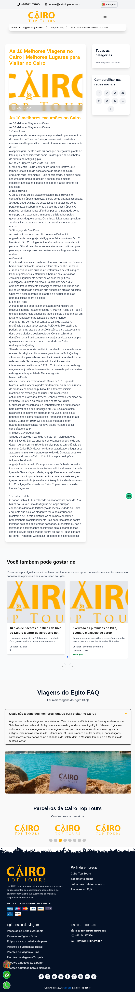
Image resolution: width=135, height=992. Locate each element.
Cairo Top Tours (81, 873)
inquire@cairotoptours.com (64, 4)
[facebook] (99, 93)
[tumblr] (99, 101)
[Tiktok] (111, 109)
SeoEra (67, 987)
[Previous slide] (63, 666)
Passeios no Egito (82, 889)
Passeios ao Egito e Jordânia (25, 931)
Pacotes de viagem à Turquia (25, 957)
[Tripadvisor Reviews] (129, 496)
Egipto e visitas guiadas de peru (27, 941)
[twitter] (114, 93)
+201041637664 (31, 4)
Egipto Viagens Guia (33, 27)
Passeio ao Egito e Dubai (22, 936)
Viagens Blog (57, 27)
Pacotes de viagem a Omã (23, 952)
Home (14, 27)
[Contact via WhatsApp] (7, 975)
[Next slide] (72, 666)
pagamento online (82, 878)
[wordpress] (114, 101)
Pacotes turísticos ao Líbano (25, 962)
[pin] (107, 101)
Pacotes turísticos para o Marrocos (29, 968)
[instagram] (107, 93)
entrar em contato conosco (88, 884)
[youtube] (122, 93)
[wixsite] (122, 101)
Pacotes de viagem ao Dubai (24, 946)
